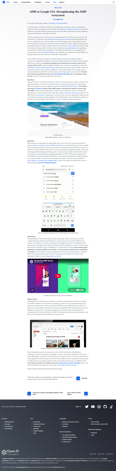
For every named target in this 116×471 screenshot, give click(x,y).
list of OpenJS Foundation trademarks (76, 460)
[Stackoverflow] (111, 406)
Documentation (25, 2)
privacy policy (57, 467)
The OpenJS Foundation (68, 435)
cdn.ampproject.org (22, 467)
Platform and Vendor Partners (70, 422)
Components (37, 426)
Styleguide (94, 432)
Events (47, 2)
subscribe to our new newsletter (70, 363)
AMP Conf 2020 (95, 422)
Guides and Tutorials (39, 424)
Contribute (65, 424)
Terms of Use (92, 454)
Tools (34, 433)
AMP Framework (9, 422)
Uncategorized (58, 19)
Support (61, 2)
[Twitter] (86, 406)
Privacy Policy (101, 454)
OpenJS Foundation (8, 458)
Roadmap (65, 426)
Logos (92, 435)
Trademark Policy (67, 439)
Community (37, 2)
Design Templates (38, 431)
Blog (54, 2)
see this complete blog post (47, 163)
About (15, 2)
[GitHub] (105, 406)
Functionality (8, 428)
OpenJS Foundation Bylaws (69, 437)
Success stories (9, 426)
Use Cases (7, 424)
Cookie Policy (109, 454)
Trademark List (66, 442)
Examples (36, 428)
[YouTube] (93, 406)
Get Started (36, 422)
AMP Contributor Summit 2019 (99, 424)
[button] (113, 2)
